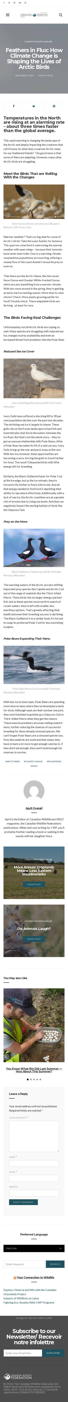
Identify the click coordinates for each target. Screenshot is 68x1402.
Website (13, 1186)
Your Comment (17, 1117)
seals (34, 766)
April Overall (34, 808)
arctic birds (13, 761)
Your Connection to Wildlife (35, 1277)
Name (12, 1157)
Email (12, 1172)
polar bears (54, 761)
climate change (34, 761)
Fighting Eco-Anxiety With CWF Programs (29, 1302)
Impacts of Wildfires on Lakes (21, 1298)
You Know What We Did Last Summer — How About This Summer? (34, 1070)
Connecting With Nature (38, 41)
